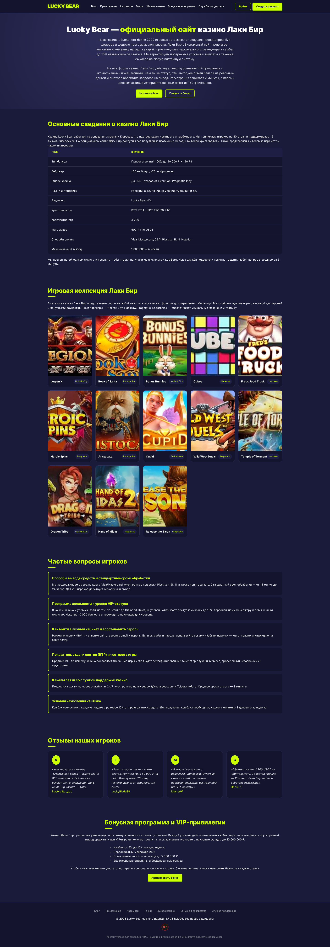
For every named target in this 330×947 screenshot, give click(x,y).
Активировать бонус (165, 877)
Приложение (108, 6)
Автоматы (126, 6)
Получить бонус (179, 93)
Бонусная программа (181, 6)
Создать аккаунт (267, 6)
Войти (243, 6)
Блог (94, 6)
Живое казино (155, 6)
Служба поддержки (211, 6)
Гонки (139, 6)
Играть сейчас (149, 93)
